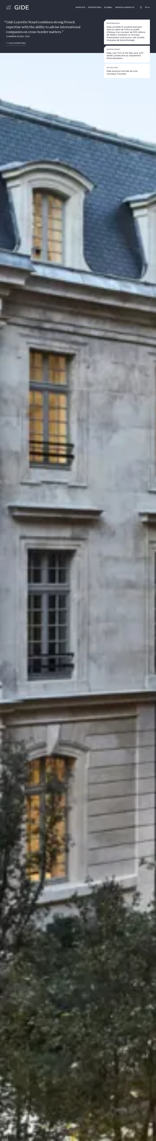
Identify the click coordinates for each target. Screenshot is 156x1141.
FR (146, 7)
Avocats (80, 7)
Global (108, 7)
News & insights (124, 7)
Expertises (94, 7)
